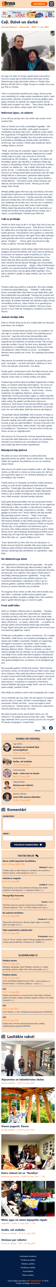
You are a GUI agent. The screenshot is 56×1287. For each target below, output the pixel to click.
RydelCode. (35, 1283)
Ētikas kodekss (28, 1275)
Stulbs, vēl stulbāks (13, 1229)
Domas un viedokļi (28, 738)
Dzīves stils (24, 27)
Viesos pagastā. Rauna (15, 1126)
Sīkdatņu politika (28, 1263)
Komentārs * (9, 816)
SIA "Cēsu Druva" (34, 1280)
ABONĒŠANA (39, 4)
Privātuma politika (28, 1260)
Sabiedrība (5, 1223)
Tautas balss (26, 855)
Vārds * (6, 833)
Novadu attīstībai (8, 1083)
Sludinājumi (26, 955)
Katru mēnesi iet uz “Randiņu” (20, 1173)
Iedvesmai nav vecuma (10, 1176)
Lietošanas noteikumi (28, 1256)
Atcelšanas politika (28, 1267)
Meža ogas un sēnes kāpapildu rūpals (24, 1219)
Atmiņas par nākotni (13, 1239)
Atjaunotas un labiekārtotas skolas (22, 1079)
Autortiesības (28, 1271)
